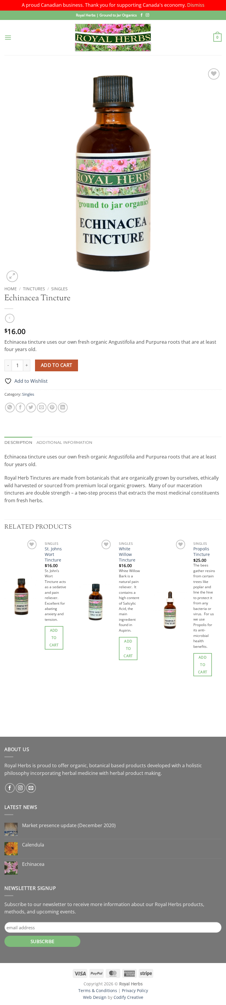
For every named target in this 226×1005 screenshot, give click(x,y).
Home (10, 288)
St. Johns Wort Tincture (53, 554)
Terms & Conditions (97, 990)
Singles (59, 288)
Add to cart (56, 365)
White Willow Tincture (127, 554)
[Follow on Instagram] (147, 15)
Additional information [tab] (64, 442)
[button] (7, 37)
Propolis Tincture (201, 551)
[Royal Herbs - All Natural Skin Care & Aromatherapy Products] (113, 37)
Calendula (33, 845)
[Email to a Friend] (41, 407)
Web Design (95, 997)
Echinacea (33, 864)
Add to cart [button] (54, 637)
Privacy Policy (135, 990)
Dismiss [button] (196, 5)
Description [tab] (18, 442)
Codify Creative (128, 997)
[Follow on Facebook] (141, 15)
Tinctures (34, 288)
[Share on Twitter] (31, 407)
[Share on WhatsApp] (10, 407)
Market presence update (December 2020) (69, 825)
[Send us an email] (31, 788)
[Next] (221, 637)
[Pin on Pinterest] (52, 407)
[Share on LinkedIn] (63, 407)
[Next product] (9, 318)
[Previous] (4, 637)
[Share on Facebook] (20, 407)
